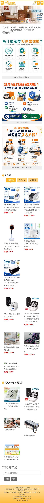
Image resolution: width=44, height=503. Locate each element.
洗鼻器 (34, 492)
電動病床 (20, 492)
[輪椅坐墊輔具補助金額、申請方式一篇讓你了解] (12, 449)
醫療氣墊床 (27, 492)
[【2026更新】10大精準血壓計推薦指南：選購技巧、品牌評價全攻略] (32, 394)
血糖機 (14, 492)
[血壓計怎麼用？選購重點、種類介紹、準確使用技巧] (12, 394)
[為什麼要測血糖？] (12, 423)
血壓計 (9, 492)
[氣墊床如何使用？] (32, 426)
